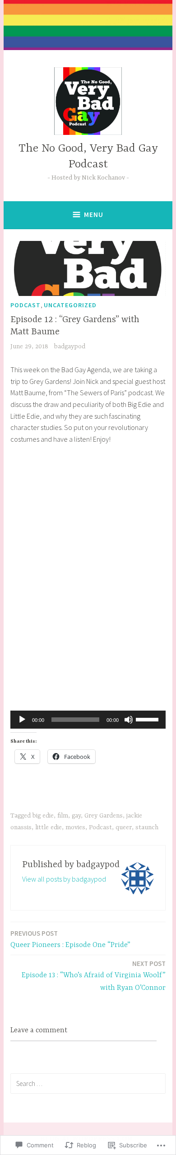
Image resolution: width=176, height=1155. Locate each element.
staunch (146, 827)
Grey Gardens (103, 815)
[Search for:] (88, 1083)
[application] (88, 720)
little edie (48, 827)
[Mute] (128, 719)
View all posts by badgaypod (64, 878)
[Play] (22, 719)
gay (76, 815)
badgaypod (69, 346)
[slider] (148, 719)
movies (75, 827)
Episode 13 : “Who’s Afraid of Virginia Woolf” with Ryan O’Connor (94, 976)
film (62, 815)
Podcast (25, 305)
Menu (93, 214)
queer (124, 827)
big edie (43, 815)
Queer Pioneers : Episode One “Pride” (70, 939)
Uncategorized (70, 305)
